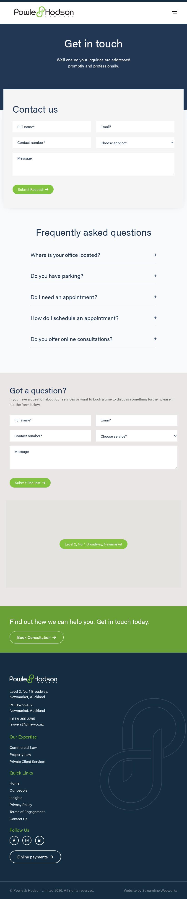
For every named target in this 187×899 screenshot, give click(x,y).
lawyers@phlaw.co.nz (27, 724)
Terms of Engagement (27, 811)
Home (14, 783)
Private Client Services (28, 761)
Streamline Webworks (159, 890)
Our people (18, 790)
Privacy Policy (21, 804)
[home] (44, 12)
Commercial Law (23, 747)
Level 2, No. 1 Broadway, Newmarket (93, 544)
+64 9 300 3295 (22, 718)
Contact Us (18, 818)
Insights (16, 797)
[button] (174, 11)
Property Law (20, 754)
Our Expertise (23, 736)
